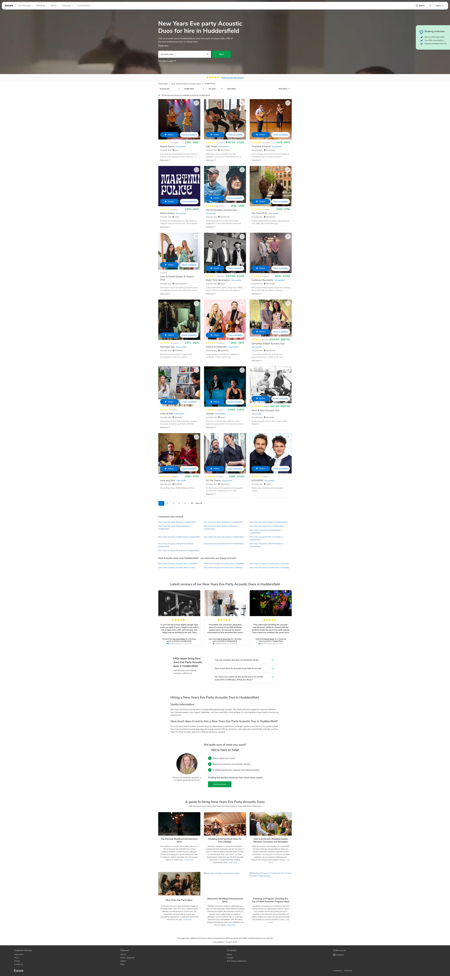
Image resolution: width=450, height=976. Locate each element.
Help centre (19, 954)
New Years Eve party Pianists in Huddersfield (176, 522)
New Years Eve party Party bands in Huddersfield (178, 550)
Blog (122, 964)
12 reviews (175, 343)
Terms (16, 957)
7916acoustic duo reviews (232, 77)
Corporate (66, 5)
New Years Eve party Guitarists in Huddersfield (223, 522)
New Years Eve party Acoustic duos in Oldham (223, 567)
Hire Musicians (24, 5)
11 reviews (266, 209)
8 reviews (174, 209)
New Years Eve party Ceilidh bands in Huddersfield (179, 537)
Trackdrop (337, 970)
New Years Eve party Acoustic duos (186, 83)
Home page (163, 83)
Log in (438, 5)
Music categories (127, 957)
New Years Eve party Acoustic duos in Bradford (178, 563)
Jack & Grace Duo (224, 639)
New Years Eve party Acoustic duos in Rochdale (269, 567)
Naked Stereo (269, 639)
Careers (230, 957)
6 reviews (174, 410)
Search (422, 5)
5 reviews (265, 406)
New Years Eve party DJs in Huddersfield (266, 526)
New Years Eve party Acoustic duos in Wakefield (224, 563)
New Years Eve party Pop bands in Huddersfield (223, 543)
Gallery (123, 961)
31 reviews (175, 143)
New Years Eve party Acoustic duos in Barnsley (269, 563)
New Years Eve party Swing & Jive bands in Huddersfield (176, 545)
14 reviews (220, 143)
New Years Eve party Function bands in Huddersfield (266, 531)
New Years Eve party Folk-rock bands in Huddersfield (266, 538)
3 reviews (163, 273)
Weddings (41, 5)
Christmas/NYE (83, 5)
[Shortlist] (430, 6)
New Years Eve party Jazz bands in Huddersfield (224, 537)
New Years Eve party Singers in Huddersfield (268, 522)
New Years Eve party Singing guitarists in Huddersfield (221, 527)
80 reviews (220, 206)
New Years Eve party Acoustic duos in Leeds (176, 567)
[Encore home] (9, 5)
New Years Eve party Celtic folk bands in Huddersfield (266, 545)
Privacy (17, 961)
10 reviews (220, 276)
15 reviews (266, 143)
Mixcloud (348, 970)
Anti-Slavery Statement (236, 961)
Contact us (18, 964)
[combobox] (170, 89)
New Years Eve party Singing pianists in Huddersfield (174, 527)
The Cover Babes (178, 639)
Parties (53, 5)
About (229, 954)
